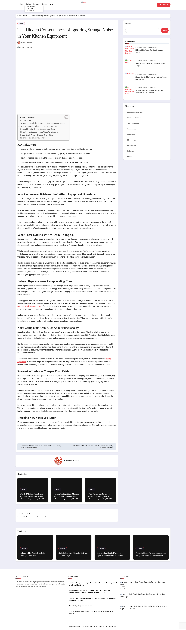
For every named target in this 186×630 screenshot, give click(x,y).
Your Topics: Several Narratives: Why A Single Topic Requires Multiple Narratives (92, 599)
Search (128, 23)
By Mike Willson (26, 42)
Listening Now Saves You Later (32, 138)
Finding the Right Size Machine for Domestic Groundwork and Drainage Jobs (66, 497)
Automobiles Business (135, 112)
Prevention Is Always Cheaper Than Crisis (36, 135)
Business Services (134, 118)
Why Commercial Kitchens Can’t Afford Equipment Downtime (43, 123)
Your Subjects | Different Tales (80, 606)
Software (44, 4)
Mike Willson (73, 460)
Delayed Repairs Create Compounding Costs (37, 129)
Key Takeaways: (26, 120)
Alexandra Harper (27, 499)
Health (129, 156)
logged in (29, 517)
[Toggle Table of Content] (65, 117)
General (62, 548)
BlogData (102, 626)
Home (21, 4)
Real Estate (30, 8)
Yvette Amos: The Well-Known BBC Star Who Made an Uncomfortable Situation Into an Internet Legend (89, 592)
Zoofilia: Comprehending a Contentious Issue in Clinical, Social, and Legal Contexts (93, 584)
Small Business (31, 6)
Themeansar (112, 626)
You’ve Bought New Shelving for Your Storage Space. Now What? (91, 612)
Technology (131, 129)
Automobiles (30, 10)
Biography (36, 4)
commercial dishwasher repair (29, 306)
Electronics (131, 140)
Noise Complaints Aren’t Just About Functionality (39, 132)
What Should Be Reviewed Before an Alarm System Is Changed (98, 497)
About (51, 4)
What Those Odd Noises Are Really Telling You (38, 126)
